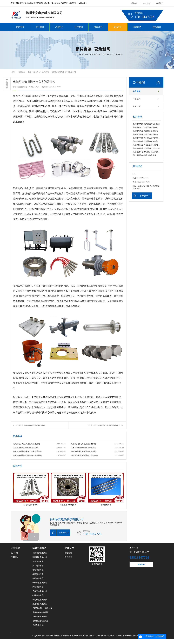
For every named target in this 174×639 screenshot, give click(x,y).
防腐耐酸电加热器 (39, 557)
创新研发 (69, 548)
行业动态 (136, 99)
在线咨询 (141, 565)
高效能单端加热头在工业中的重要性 (27, 451)
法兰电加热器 (37, 566)
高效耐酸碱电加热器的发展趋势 (83, 451)
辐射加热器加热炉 (39, 600)
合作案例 (79, 27)
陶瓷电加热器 (37, 587)
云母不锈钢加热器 (39, 591)
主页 (29, 72)
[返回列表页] (7, 83)
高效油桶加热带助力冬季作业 (144, 155)
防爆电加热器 (39, 548)
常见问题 (136, 106)
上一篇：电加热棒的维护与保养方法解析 (31, 425)
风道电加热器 (37, 561)
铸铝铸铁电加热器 (39, 583)
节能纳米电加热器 (39, 617)
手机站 (134, 3)
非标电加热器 (37, 570)
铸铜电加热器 (37, 578)
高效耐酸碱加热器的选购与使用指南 (27, 455)
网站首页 (20, 27)
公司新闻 (45, 72)
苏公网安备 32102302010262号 (117, 636)
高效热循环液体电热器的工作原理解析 (148, 152)
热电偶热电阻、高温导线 (42, 608)
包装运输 (14, 557)
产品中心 (59, 27)
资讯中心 (118, 27)
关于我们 (40, 27)
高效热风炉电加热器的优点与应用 (84, 455)
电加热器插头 (37, 625)
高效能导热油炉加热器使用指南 (25, 448)
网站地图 (132, 636)
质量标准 (68, 553)
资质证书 (98, 27)
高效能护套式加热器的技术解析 (83, 444)
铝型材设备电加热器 (40, 621)
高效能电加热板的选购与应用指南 (26, 444)
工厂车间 (14, 553)
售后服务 (68, 557)
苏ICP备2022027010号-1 (95, 636)
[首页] (13, 72)
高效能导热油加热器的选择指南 (83, 448)
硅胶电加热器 (37, 595)
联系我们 (159, 3)
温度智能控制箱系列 (40, 612)
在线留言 (146, 3)
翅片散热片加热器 (39, 604)
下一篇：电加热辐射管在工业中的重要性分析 (103, 425)
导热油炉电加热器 (39, 553)
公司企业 (15, 548)
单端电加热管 (37, 574)
